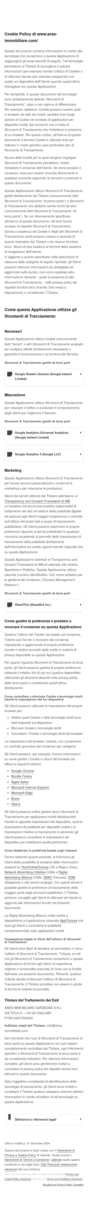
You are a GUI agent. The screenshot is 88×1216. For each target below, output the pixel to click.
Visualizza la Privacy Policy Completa (63, 1184)
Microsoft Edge (22, 792)
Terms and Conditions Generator (64, 1179)
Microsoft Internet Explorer (30, 787)
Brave (15, 798)
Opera (15, 804)
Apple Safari (20, 782)
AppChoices (68, 920)
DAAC (48, 877)
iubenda (56, 1159)
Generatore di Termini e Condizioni (27, 1159)
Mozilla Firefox (21, 776)
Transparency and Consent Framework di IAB (37, 501)
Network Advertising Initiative (25, 872)
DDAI (71, 877)
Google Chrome (22, 770)
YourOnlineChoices (35, 867)
